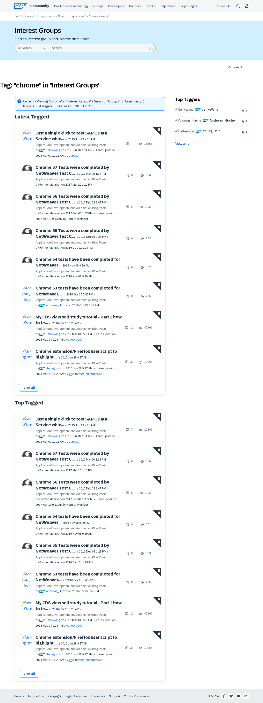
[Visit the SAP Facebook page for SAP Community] (223, 696)
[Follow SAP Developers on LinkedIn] (246, 696)
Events (150, 6)
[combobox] (102, 48)
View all (29, 387)
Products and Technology (71, 6)
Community (39, 6)
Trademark (98, 696)
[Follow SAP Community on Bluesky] (231, 696)
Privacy (19, 696)
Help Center (168, 6)
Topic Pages (189, 6)
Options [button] (233, 67)
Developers (116, 6)
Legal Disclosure (76, 696)
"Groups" (113, 101)
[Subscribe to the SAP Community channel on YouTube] (238, 696)
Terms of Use (36, 696)
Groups (98, 6)
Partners (135, 6)
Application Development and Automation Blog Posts (71, 145)
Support (114, 696)
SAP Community (24, 16)
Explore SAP (223, 6)
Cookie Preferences (137, 696)
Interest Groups (57, 16)
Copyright (54, 696)
